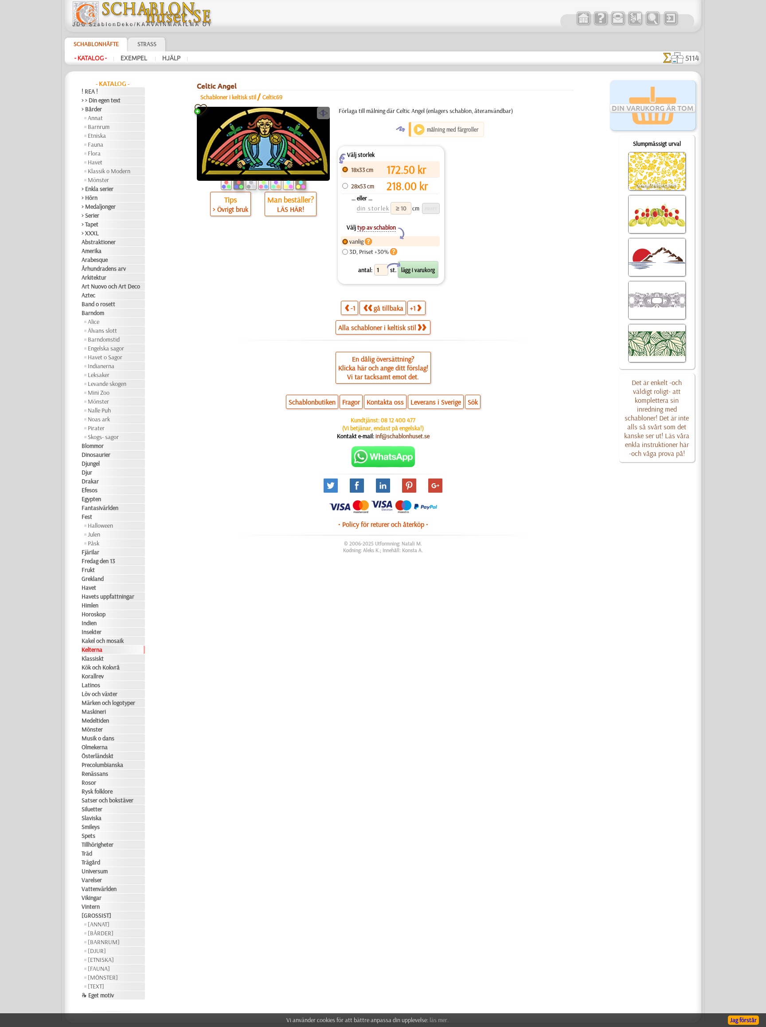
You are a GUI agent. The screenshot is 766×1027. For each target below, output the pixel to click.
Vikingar (92, 898)
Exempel (135, 58)
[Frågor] (600, 24)
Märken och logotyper (108, 703)
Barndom (93, 313)
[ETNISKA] (101, 960)
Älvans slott (102, 331)
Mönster (98, 180)
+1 (413, 307)
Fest (87, 517)
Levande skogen (107, 384)
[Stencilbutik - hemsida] (141, 24)
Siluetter (92, 809)
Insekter (92, 632)
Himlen (90, 605)
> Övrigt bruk (230, 209)
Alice (93, 322)
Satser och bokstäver (107, 800)
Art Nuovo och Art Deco (111, 286)
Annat (95, 118)
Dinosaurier (96, 455)
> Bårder (92, 109)
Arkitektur (94, 277)
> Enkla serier (97, 189)
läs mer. (439, 1020)
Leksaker (98, 375)
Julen (94, 534)
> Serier (90, 215)
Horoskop (94, 614)
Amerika (92, 251)
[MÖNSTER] (103, 977)
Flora (94, 153)
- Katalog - (90, 58)
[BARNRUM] (104, 942)
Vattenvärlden (99, 889)
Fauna (95, 144)
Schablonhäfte (96, 44)
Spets (88, 836)
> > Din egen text (101, 100)
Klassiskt (93, 658)
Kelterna (92, 650)
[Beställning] (635, 24)
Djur (87, 472)
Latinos (91, 685)
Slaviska (92, 818)
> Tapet (90, 224)
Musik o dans (98, 738)
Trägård (91, 862)
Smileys (91, 827)
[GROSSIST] (96, 915)
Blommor (93, 446)
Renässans (95, 774)
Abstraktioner (99, 242)
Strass (146, 44)
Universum (95, 871)
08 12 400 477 (398, 420)
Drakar (90, 481)
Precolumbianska (102, 765)
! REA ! (90, 91)
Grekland (93, 579)
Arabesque (95, 260)
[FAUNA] (99, 969)
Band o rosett (98, 304)
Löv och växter (99, 694)
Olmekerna (95, 747)
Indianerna (101, 366)
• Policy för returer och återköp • (383, 524)
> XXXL (90, 233)
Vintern (91, 906)
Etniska (97, 136)
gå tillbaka (388, 307)
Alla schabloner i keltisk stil (377, 327)
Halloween (100, 525)
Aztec (88, 295)
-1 (353, 307)
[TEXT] (96, 986)
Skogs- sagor (103, 437)
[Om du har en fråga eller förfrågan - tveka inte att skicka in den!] (383, 465)
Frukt (88, 570)
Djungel (91, 463)
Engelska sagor (106, 348)
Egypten (91, 499)
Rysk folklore (97, 791)
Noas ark (99, 419)
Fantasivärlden (100, 508)
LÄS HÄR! (290, 209)
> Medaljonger (99, 206)
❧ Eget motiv (98, 995)
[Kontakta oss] (617, 24)
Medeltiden (95, 720)
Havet (95, 162)
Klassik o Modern (109, 171)
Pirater (96, 428)
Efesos (90, 490)
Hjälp (171, 58)
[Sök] (652, 24)
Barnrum (98, 127)
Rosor (89, 782)
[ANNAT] (98, 924)
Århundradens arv (104, 268)
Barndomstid (104, 339)
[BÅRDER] (100, 933)
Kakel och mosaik (103, 641)
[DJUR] (97, 951)
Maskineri (94, 712)
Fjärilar (90, 552)
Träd (87, 853)
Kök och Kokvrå (101, 667)
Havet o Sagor (105, 357)
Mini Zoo (98, 393)
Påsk (93, 543)
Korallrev (93, 676)
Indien (89, 623)
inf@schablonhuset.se (402, 436)
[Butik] (583, 24)
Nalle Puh (99, 410)
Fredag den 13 (98, 561)
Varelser (92, 880)
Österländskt (97, 756)
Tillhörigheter (97, 844)
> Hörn (90, 198)
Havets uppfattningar (108, 596)
